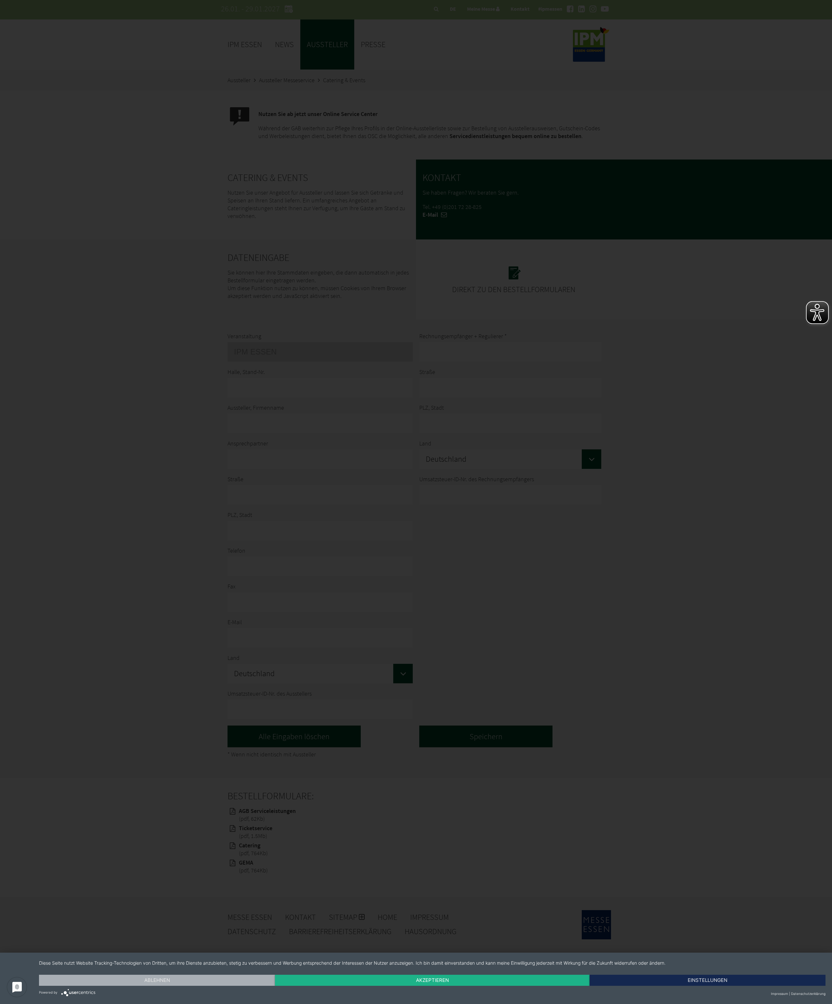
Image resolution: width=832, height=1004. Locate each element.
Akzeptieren (432, 980)
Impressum (779, 994)
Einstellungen (707, 980)
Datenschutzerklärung (808, 994)
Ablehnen (157, 980)
